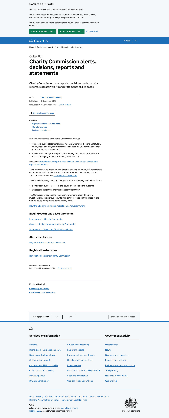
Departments (111, 344)
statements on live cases (65, 175)
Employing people (75, 350)
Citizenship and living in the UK (43, 365)
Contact (83, 396)
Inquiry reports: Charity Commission (46, 219)
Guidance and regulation (116, 355)
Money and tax (74, 365)
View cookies (92, 31)
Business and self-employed (42, 355)
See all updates (65, 105)
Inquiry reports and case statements (46, 124)
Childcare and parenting (40, 360)
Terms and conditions (99, 396)
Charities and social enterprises (69, 47)
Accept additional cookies (43, 31)
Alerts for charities (39, 127)
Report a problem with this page (122, 317)
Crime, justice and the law (41, 370)
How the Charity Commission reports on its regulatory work (57, 206)
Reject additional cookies (71, 31)
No (72, 317)
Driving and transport (39, 381)
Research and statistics (116, 360)
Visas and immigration (77, 375)
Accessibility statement (66, 396)
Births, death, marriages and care (45, 350)
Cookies (49, 396)
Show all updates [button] (64, 268)
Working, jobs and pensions (80, 381)
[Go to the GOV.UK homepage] (38, 41)
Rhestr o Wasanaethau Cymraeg (44, 400)
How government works (116, 375)
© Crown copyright (131, 411)
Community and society (39, 288)
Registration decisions (41, 130)
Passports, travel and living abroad (83, 370)
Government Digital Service (74, 400)
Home (31, 47)
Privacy (39, 396)
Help (31, 396)
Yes (59, 317)
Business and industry (45, 47)
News (108, 350)
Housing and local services (79, 360)
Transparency (111, 370)
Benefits (33, 344)
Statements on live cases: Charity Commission (51, 229)
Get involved (111, 381)
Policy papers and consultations (120, 365)
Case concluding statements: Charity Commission (52, 224)
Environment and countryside (81, 355)
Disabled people (37, 375)
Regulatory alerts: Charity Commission (47, 242)
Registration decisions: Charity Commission (49, 255)
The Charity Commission (51, 97)
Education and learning (78, 344)
